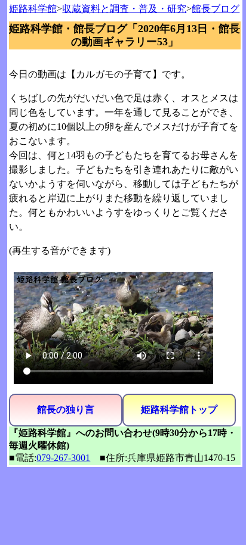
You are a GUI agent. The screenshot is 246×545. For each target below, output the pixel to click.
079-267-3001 (63, 458)
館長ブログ (215, 9)
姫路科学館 (33, 9)
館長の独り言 (65, 409)
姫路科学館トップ (179, 409)
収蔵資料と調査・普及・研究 (124, 9)
